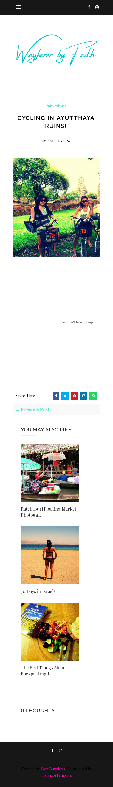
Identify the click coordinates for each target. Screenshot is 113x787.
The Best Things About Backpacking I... (43, 671)
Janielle (54, 141)
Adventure (56, 105)
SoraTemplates (53, 768)
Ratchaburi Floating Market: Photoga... (49, 512)
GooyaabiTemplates (56, 775)
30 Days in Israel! (38, 591)
